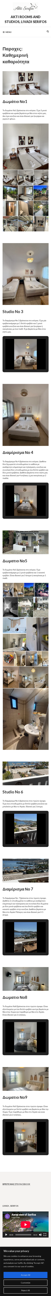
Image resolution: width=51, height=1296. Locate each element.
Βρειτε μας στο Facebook (16, 1184)
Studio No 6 (13, 791)
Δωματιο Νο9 (15, 1097)
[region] (25, 1271)
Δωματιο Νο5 (15, 560)
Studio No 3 (13, 311)
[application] (26, 1224)
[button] (26, 146)
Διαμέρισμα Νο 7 (18, 889)
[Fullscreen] (44, 1234)
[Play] (6, 1234)
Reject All (25, 1290)
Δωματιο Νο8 (15, 997)
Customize (25, 1282)
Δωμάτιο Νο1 (15, 101)
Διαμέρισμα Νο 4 (18, 452)
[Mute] (40, 1234)
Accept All (25, 1275)
